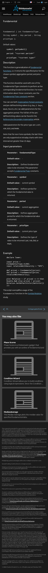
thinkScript (17, 14)
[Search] (43, 8)
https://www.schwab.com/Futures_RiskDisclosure (24, 501)
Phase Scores (10, 342)
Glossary (26, 14)
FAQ (31, 14)
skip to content (6, 8)
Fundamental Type (22, 171)
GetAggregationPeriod (35, 309)
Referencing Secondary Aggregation (18, 119)
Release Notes (40, 14)
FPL (7, 309)
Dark (38, 2)
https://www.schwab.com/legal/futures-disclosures (19, 521)
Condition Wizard (12, 378)
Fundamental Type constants (15, 96)
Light (45, 2)
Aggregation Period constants (30, 102)
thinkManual (7, 14)
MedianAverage (11, 412)
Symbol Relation (35, 293)
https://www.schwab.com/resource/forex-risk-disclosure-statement (25, 508)
